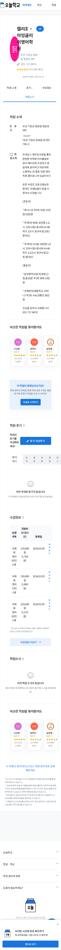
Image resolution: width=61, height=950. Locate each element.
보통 (42, 459)
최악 (26, 459)
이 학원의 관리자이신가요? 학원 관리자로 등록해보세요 (30, 768)
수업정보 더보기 (28, 642)
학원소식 (29, 97)
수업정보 (46, 88)
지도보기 (26, 135)
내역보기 (49, 549)
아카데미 (27, 5)
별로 (34, 459)
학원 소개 (11, 88)
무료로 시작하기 (30, 402)
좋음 (50, 459)
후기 (29, 88)
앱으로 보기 (30, 944)
